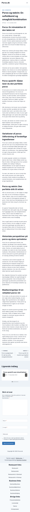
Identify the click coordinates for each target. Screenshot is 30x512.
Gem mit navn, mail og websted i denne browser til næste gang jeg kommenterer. (14, 438)
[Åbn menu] (27, 3)
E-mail (5, 427)
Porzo (4, 22)
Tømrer (15, 506)
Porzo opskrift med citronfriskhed (14, 372)
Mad (3, 10)
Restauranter (15, 471)
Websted (5, 434)
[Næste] (26, 375)
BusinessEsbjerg (15, 493)
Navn (5, 420)
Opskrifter (8, 10)
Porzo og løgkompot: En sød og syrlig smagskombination (7, 354)
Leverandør (15, 503)
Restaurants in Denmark (15, 474)
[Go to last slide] (4, 375)
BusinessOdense (15, 490)
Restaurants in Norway (15, 477)
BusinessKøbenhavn (15, 487)
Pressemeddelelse (15, 500)
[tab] (12, 381)
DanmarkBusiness (15, 484)
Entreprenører (15, 509)
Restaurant (15, 468)
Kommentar (6, 398)
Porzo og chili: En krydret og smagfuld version (22, 354)
